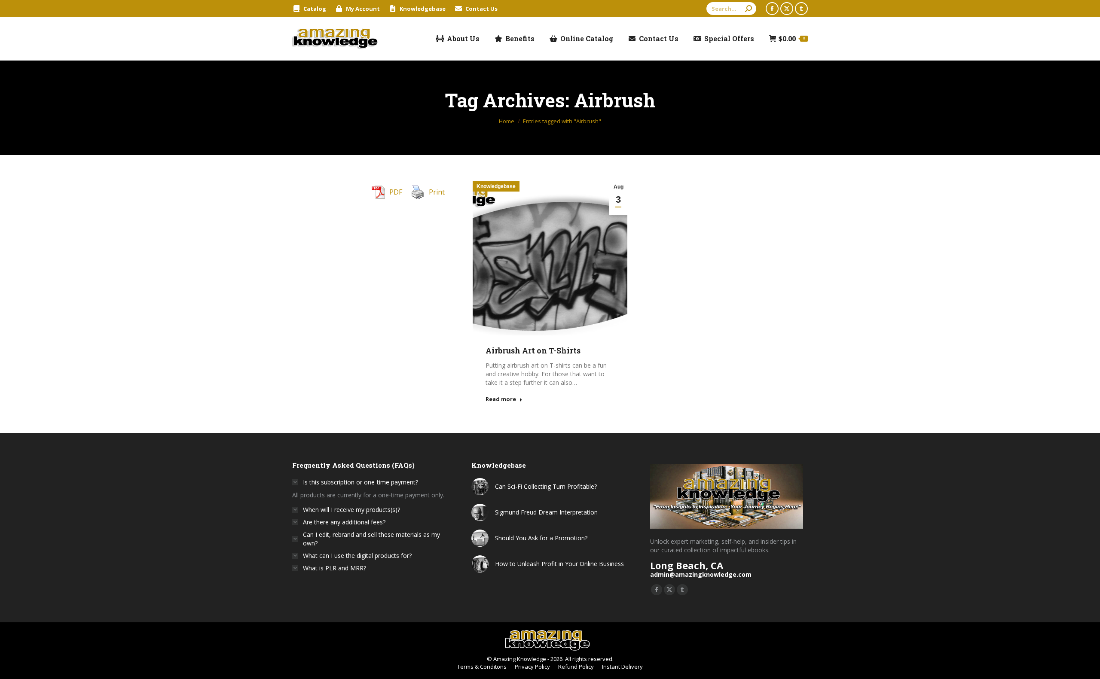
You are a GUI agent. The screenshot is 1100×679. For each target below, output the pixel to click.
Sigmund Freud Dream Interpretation (546, 512)
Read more (501, 399)
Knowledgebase (496, 186)
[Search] (748, 8)
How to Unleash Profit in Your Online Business (559, 564)
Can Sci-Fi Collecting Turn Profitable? (546, 486)
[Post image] (480, 486)
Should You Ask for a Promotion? (541, 538)
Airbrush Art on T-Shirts (533, 350)
